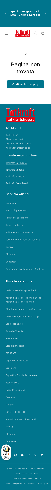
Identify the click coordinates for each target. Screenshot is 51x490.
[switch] (6, 457)
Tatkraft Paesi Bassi (17, 183)
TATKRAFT (11, 353)
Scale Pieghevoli (14, 323)
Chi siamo (11, 254)
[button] (7, 33)
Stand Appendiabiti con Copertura (24, 309)
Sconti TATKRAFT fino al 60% (21, 419)
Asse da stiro (12, 382)
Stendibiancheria (15, 345)
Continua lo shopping (25, 84)
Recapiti (31, 483)
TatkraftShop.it (20, 469)
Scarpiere (11, 367)
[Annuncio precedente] (6, 13)
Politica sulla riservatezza (19, 232)
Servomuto (12, 338)
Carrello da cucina (15, 389)
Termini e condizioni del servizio (23, 239)
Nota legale (12, 202)
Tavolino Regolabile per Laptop (22, 316)
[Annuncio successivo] (45, 13)
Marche (9, 404)
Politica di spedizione (17, 217)
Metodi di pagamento (17, 210)
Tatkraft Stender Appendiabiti (22, 290)
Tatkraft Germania (16, 162)
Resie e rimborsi (14, 225)
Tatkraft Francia (15, 176)
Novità (9, 426)
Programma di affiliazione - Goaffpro (25, 269)
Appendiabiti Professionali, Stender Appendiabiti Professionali (24, 299)
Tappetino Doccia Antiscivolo (21, 375)
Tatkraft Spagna (15, 169)
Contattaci (11, 261)
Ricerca (10, 246)
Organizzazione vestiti (17, 360)
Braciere (10, 397)
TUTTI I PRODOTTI (15, 411)
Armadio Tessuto (15, 331)
